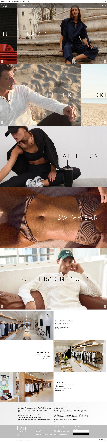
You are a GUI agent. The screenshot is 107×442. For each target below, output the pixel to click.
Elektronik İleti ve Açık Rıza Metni (61, 434)
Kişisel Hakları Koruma (58, 430)
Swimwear (35, 5)
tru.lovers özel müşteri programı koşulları (44, 434)
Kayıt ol (81, 433)
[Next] (105, 61)
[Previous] (2, 61)
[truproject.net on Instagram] (105, 1)
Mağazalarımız (39, 430)
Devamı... (56, 421)
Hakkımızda (38, 431)
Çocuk (22, 5)
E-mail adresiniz (76, 429)
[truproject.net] (4, 6)
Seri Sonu (42, 5)
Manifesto (38, 432)
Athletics (29, 5)
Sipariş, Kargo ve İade (58, 429)
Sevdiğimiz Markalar (53, 5)
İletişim (37, 429)
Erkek (16, 5)
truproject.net (21, 440)
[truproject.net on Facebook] (103, 1)
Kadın (10, 5)
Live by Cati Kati (27, 440)
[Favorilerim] (104, 5)
